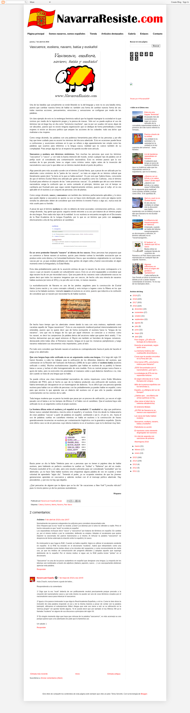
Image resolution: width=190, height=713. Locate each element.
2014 (135, 461)
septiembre (139, 319)
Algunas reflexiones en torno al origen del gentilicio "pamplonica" (151, 268)
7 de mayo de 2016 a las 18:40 (70, 578)
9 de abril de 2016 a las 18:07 (57, 520)
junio (137, 330)
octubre (138, 316)
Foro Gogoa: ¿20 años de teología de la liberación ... (146, 341)
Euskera (48, 504)
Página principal (35, 34)
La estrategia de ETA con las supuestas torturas (145, 374)
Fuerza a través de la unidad (151, 135)
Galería (132, 34)
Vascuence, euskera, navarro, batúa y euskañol (146, 423)
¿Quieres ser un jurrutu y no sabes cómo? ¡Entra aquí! (152, 178)
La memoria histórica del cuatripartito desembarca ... (146, 352)
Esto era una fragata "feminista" (151, 113)
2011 (135, 471)
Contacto (157, 34)
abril (137, 337)
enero (137, 453)
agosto (138, 323)
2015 (135, 457)
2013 (135, 464)
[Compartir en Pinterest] (79, 501)
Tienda (93, 34)
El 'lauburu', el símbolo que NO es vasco (152, 244)
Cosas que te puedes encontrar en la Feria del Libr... (147, 358)
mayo (137, 333)
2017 (135, 302)
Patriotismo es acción (143, 427)
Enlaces (144, 34)
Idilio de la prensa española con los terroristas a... (147, 386)
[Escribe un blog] (70, 501)
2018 (135, 299)
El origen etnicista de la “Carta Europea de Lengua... (146, 380)
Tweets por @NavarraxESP (139, 98)
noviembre (139, 312)
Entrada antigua (113, 674)
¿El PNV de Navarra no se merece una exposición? (145, 411)
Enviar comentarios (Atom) (51, 678)
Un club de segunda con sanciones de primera (144, 437)
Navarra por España (45, 578)
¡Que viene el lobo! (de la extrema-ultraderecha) (144, 402)
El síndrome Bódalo (142, 407)
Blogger (144, 694)
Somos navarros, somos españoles (67, 34)
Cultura (41, 504)
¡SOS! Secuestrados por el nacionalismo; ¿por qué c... (146, 369)
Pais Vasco (68, 504)
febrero (138, 450)
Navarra (60, 504)
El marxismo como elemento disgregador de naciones (145, 432)
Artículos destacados (112, 34)
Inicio (77, 674)
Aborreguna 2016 (141, 442)
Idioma (54, 504)
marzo (137, 446)
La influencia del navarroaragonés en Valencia (151, 222)
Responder (41, 569)
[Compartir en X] (73, 501)
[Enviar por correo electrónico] (68, 501)
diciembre (139, 309)
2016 (135, 306)
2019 (135, 296)
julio (137, 326)
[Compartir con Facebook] (76, 501)
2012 (135, 468)
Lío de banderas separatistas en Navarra (151, 156)
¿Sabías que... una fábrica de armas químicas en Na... (146, 397)
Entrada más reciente (39, 674)
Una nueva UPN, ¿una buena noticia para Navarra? (146, 363)
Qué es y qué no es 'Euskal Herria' (152, 199)
